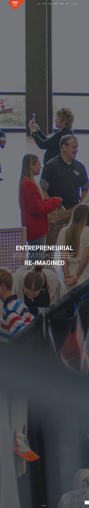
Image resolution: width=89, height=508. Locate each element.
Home (39, 3)
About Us (55, 3)
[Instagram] (75, 4)
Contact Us (62, 3)
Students (44, 3)
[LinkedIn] (77, 4)
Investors (50, 3)
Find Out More (44, 505)
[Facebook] (73, 4)
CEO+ (67, 3)
